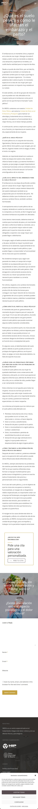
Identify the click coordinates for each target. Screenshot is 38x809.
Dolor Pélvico (25, 10)
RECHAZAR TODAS (19, 797)
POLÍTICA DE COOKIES (15, 806)
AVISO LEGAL (25, 806)
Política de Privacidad (10, 769)
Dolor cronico (13, 10)
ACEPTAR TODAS (19, 792)
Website (5, 670)
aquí (22, 785)
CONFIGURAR (19, 802)
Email (5, 661)
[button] (35, 775)
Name (5, 652)
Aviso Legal (6, 772)
